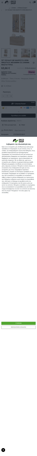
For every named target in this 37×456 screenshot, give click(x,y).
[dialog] (18, 296)
